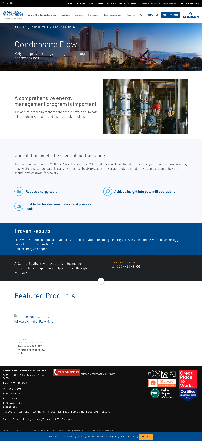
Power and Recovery (64, 27)
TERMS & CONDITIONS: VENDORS (55, 430)
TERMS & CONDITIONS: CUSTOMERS (20, 430)
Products (9, 411)
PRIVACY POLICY (81, 430)
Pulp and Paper (39, 27)
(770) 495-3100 (127, 266)
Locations (38, 411)
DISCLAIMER (97, 430)
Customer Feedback (100, 411)
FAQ (67, 411)
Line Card (78, 411)
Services (23, 411)
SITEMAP (109, 430)
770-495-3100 (19, 383)
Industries (20, 27)
